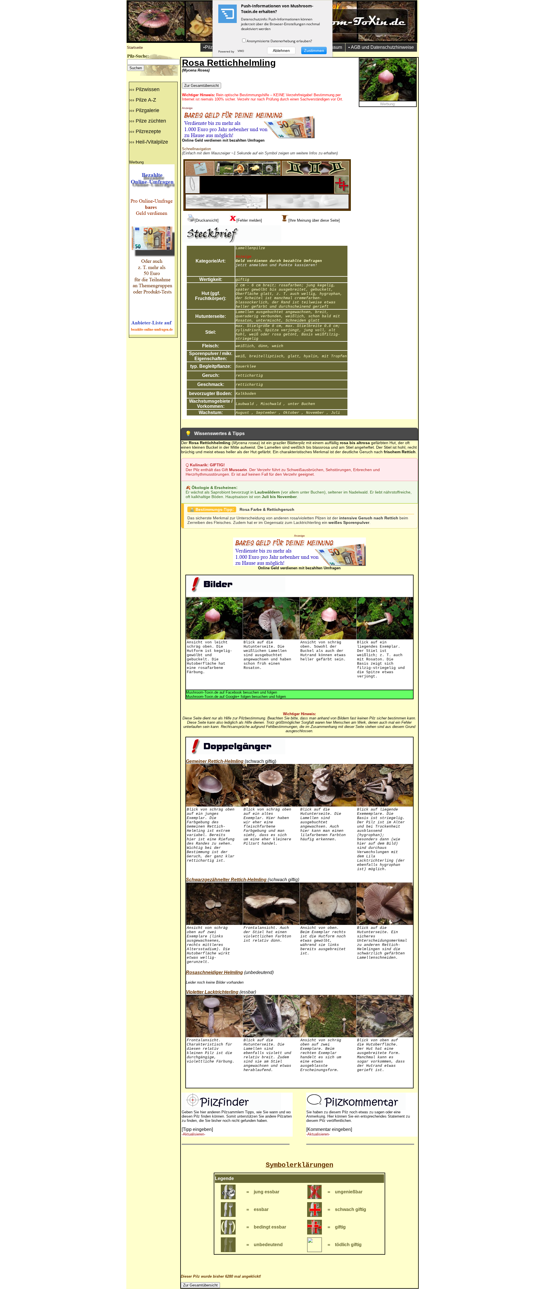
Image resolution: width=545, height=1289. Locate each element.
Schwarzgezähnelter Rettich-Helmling (226, 879)
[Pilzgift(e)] (341, 192)
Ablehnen (281, 50)
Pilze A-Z (146, 100)
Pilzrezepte (148, 131)
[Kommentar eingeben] (329, 1129)
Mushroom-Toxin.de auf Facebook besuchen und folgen (231, 692)
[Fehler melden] (249, 220)
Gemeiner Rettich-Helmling (215, 761)
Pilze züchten (151, 121)
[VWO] (241, 51)
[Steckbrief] (199, 174)
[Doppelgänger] (315, 174)
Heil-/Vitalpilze (152, 142)
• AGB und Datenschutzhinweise (381, 47)
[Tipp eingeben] (197, 1129)
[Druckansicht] (207, 220)
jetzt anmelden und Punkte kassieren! (276, 265)
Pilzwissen (148, 89)
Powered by (226, 51)
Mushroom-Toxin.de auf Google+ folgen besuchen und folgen (236, 696)
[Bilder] (247, 174)
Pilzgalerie (147, 110)
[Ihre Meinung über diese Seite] (314, 220)
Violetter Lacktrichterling (212, 992)
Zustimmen (314, 50)
